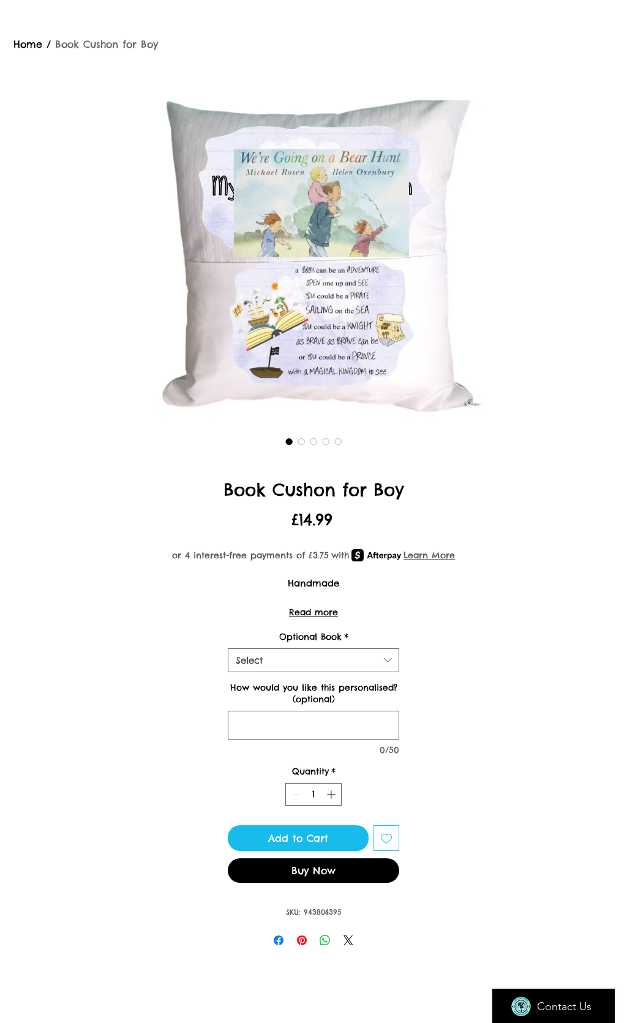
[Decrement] (294, 794)
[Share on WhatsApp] (325, 940)
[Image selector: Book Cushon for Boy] (289, 441)
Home (27, 44)
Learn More (429, 555)
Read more (313, 612)
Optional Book (313, 636)
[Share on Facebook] (278, 940)
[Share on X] (348, 940)
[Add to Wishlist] (386, 838)
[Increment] (332, 794)
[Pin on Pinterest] (302, 940)
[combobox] (313, 660)
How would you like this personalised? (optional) (313, 693)
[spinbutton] (313, 794)
